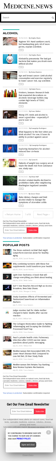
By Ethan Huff (33, 177)
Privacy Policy (28, 455)
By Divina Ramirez (35, 72)
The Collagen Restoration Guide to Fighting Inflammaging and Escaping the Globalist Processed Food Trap (32, 326)
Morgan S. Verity (30, 291)
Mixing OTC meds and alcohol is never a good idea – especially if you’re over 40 (34, 117)
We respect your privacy (36, 427)
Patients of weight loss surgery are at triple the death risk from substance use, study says (36, 166)
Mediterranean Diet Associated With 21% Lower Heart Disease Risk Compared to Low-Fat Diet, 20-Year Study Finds (31, 353)
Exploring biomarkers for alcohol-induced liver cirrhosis (34, 150)
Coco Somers (28, 305)
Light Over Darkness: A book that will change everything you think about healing (32, 276)
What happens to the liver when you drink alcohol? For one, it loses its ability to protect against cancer (35, 134)
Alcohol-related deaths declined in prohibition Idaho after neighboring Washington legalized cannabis (35, 183)
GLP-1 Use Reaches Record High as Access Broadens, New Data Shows (32, 287)
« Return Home (13, 214)
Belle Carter (28, 280)
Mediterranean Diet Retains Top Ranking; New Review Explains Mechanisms (31, 365)
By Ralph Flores (34, 89)
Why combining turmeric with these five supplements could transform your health (32, 265)
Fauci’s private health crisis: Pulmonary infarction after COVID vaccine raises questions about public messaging (31, 340)
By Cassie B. (33, 160)
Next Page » (43, 214)
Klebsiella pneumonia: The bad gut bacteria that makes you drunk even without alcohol (35, 61)
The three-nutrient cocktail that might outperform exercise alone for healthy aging (31, 253)
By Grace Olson (34, 194)
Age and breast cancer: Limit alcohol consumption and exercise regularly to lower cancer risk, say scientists (35, 78)
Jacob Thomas (29, 259)
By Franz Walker (35, 111)
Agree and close (28, 445)
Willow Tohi (27, 319)
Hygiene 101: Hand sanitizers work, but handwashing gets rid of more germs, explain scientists (34, 44)
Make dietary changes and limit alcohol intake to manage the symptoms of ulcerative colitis (33, 200)
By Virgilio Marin (34, 38)
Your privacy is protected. (12, 238)
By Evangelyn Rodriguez (38, 128)
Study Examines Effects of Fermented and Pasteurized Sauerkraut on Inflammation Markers (32, 299)
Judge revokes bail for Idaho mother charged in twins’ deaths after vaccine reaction (30, 313)
